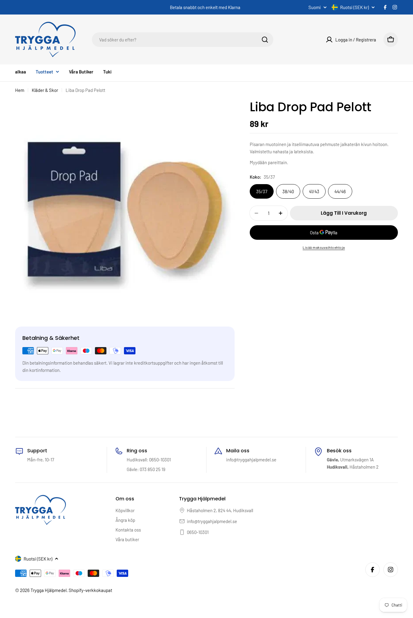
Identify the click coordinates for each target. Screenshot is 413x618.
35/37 (261, 191)
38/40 (288, 191)
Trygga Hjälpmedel (49, 590)
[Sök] (264, 39)
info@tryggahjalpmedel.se (212, 521)
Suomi (314, 7)
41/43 (314, 191)
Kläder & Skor (45, 90)
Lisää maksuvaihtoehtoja (324, 247)
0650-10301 (198, 532)
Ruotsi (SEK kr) (354, 7)
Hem (19, 90)
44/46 (340, 191)
